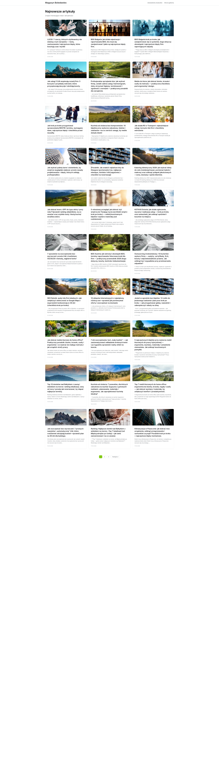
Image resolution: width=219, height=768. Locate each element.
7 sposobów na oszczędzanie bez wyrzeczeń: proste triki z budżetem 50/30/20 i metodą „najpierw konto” (62, 256)
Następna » (115, 456)
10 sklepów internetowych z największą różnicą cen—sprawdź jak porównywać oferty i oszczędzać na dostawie (107, 300)
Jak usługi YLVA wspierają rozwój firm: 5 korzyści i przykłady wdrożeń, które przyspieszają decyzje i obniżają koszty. (63, 83)
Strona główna (169, 3)
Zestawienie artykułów (154, 3)
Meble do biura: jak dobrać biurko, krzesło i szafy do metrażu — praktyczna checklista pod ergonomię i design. (152, 83)
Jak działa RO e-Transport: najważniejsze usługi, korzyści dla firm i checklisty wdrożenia (151, 128)
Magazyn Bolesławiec (56, 2)
